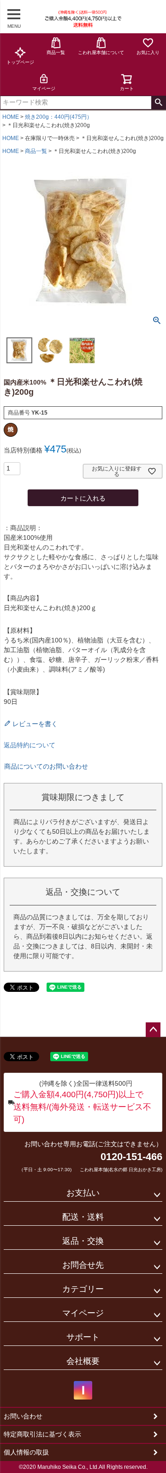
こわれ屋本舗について (101, 52)
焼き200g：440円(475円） (58, 117)
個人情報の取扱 (26, 1452)
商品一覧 (56, 52)
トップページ (20, 62)
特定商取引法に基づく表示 (42, 1434)
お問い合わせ (23, 1416)
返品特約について (29, 745)
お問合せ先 (83, 1265)
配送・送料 (83, 1217)
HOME (10, 117)
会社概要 (83, 1361)
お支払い (83, 1193)
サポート (83, 1337)
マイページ (43, 88)
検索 (158, 102)
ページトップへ (153, 1029)
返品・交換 (83, 1241)
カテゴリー (83, 1289)
